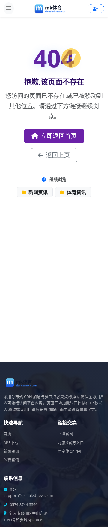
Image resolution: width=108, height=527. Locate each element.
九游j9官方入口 (71, 442)
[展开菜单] (9, 8)
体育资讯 (76, 192)
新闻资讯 (37, 192)
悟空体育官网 (69, 451)
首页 (7, 433)
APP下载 (11, 442)
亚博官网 (65, 433)
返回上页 (58, 155)
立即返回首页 (59, 136)
